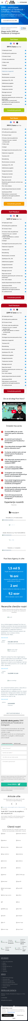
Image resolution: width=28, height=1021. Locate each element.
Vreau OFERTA (12, 784)
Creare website (6, 985)
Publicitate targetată (7, 71)
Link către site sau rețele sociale (10, 757)
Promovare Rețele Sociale (9, 982)
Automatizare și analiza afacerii (10, 984)
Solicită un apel (17, 743)
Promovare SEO (6, 979)
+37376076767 (23, 2)
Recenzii (4, 964)
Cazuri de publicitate (8, 961)
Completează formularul (7, 743)
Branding (5, 987)
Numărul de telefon (7, 752)
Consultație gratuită (14, 110)
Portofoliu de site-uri (7, 966)
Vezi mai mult (4, 637)
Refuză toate (20, 1015)
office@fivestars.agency (6, 1000)
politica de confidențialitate (6, 790)
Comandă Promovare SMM (10, 20)
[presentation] (12, 804)
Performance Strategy (8, 977)
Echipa (4, 963)
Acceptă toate (7, 1015)
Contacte (5, 971)
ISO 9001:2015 (19, 16)
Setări (14, 1018)
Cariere (4, 969)
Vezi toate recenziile (13, 713)
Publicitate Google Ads (8, 980)
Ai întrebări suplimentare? (9, 761)
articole (4, 968)
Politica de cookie (11, 1012)
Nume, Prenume (6, 748)
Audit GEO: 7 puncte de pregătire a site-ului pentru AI (12, 812)
